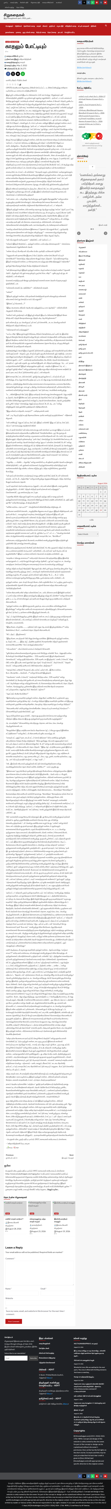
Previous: (11, 1156)
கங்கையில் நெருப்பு (87, 1377)
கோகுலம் (82, 315)
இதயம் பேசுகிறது (84, 256)
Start (91, 229)
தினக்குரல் (82, 374)
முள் (82, 1410)
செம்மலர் (82, 340)
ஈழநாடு (81, 268)
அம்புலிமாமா (83, 251)
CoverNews (74, 1505)
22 (101, 505)
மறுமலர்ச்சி (82, 437)
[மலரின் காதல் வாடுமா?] (15, 1208)
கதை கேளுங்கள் (44, 1343)
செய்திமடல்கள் (44, 1348)
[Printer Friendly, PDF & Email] (12, 1147)
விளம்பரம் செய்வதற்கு (46, 1353)
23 (105, 505)
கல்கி (80, 298)
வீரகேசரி (82, 467)
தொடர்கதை (51, 32)
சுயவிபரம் (59, 2)
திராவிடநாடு (83, 395)
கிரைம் (45, 26)
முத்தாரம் (82, 446)
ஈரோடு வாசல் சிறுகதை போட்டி (89, 116)
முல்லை (81, 450)
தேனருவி (82, 408)
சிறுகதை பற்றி (35, 2)
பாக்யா (81, 420)
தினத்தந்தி (82, 378)
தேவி (80, 412)
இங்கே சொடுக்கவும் (84, 67)
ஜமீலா (21, 56)
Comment (10, 1258)
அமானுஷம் (9, 26)
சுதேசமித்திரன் (15, 41)
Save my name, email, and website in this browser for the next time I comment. (35, 1312)
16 (105, 501)
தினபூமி (81, 387)
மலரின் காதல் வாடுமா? (14, 1219)
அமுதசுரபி (82, 247)
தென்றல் (81, 404)
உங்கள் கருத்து (9, 7)
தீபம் (80, 399)
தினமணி (82, 382)
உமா (80, 277)
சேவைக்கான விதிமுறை (47, 1358)
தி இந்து (81, 361)
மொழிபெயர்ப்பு (69, 32)
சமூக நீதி (60, 26)
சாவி (80, 319)
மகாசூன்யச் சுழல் (88, 1360)
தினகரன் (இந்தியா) (85, 366)
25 (84, 510)
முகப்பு (6, 2)
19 (88, 505)
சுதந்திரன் (82, 328)
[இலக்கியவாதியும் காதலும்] (64, 1208)
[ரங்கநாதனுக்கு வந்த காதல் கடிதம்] (39, 1208)
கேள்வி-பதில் (24, 2)
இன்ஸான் (82, 260)
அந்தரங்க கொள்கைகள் (47, 1362)
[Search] (106, 26)
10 (79, 501)
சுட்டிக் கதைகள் (83, 26)
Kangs (76, 1377)
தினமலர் (82, 391)
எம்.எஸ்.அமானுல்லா (94, 1396)
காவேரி (81, 302)
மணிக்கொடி (83, 433)
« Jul (92, 520)
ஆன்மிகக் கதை (29, 26)
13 (92, 501)
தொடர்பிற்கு (20, 7)
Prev (79, 233)
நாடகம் (60, 32)
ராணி (80, 454)
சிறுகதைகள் (14, 15)
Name (8, 1288)
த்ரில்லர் (93, 26)
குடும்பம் (52, 26)
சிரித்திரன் (82, 323)
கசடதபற (82, 285)
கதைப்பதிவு (14, 2)
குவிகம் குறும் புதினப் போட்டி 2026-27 (92, 96)
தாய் (80, 357)
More (49, 1378)
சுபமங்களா (82, 336)
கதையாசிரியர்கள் (48, 2)
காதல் (39, 26)
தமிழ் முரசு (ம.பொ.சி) (86, 353)
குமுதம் (81, 311)
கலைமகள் (82, 294)
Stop (93, 229)
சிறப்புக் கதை (41, 32)
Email (43, 1288)
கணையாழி (83, 289)
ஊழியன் (82, 281)
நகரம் (96, 1344)
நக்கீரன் (81, 416)
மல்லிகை (82, 442)
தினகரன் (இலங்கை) (86, 370)
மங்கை (81, 425)
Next (105, 233)
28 (96, 510)
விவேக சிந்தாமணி (85, 463)
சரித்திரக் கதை (70, 26)
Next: (68, 1156)
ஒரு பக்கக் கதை (29, 32)
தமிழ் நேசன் (83, 344)
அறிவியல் (18, 26)
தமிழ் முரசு (82, 349)
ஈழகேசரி (82, 264)
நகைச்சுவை (9, 32)
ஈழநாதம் (82, 273)
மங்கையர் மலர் (84, 429)
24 (79, 510)
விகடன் (81, 458)
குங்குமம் (82, 306)
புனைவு (18, 32)
